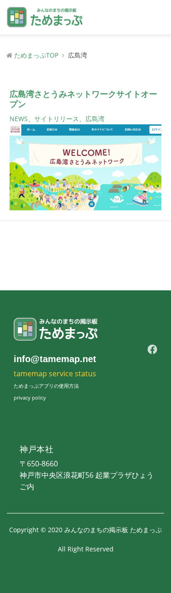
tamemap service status (55, 374)
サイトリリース (56, 118)
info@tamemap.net (55, 359)
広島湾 (94, 118)
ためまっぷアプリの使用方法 (46, 385)
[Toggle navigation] (154, 17)
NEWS (19, 118)
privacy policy (30, 397)
